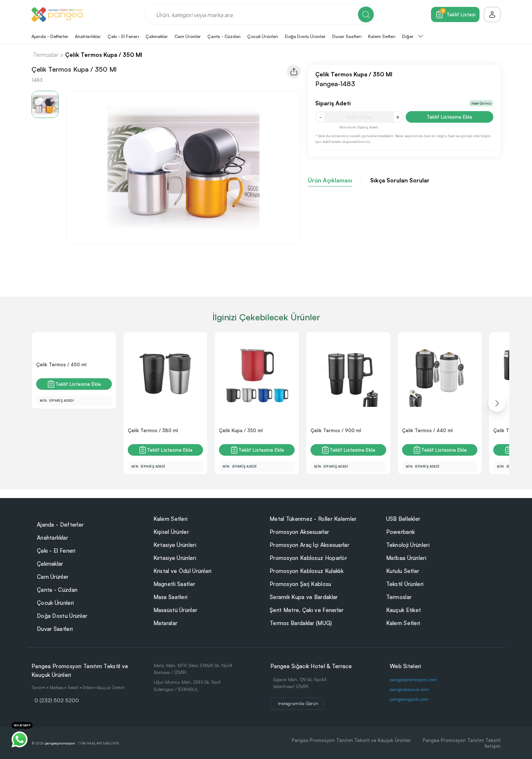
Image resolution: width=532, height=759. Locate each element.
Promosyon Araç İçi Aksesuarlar (309, 544)
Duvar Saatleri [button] (347, 36)
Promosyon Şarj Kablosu (301, 584)
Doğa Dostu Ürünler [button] (305, 36)
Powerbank (400, 531)
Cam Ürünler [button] (187, 36)
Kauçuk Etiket (403, 610)
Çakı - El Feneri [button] (123, 36)
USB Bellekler (403, 518)
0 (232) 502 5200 (56, 700)
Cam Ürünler (52, 576)
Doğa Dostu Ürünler (62, 615)
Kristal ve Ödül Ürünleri (182, 571)
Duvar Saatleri (55, 628)
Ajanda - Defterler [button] (49, 36)
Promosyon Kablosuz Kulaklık (306, 571)
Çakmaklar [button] (156, 36)
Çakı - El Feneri (56, 550)
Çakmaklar (50, 563)
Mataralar (165, 623)
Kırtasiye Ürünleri (174, 544)
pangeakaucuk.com (409, 689)
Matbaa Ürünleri (406, 558)
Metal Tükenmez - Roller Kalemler (313, 518)
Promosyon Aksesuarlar (299, 531)
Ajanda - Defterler (60, 524)
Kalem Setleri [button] (382, 36)
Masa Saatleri (170, 597)
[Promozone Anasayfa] (57, 14)
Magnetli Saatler (174, 584)
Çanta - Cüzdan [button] (224, 36)
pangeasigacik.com (409, 699)
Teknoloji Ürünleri (408, 544)
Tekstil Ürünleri (405, 584)
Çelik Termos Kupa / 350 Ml (103, 54)
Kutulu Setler (402, 571)
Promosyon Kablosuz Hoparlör (308, 558)
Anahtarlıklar (52, 537)
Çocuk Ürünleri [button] (262, 36)
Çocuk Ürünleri (55, 602)
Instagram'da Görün (298, 703)
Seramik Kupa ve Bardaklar (304, 597)
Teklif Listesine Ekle (449, 117)
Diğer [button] (408, 36)
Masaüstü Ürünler (175, 610)
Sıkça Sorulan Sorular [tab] (400, 180)
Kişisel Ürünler (171, 531)
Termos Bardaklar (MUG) (301, 623)
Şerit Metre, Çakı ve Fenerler (307, 610)
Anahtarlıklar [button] (88, 36)
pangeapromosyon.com (413, 679)
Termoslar (45, 54)
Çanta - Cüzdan (57, 589)
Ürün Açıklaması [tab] (330, 180)
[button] (497, 403)
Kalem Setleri (170, 518)
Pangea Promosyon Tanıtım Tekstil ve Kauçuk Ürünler (351, 740)
